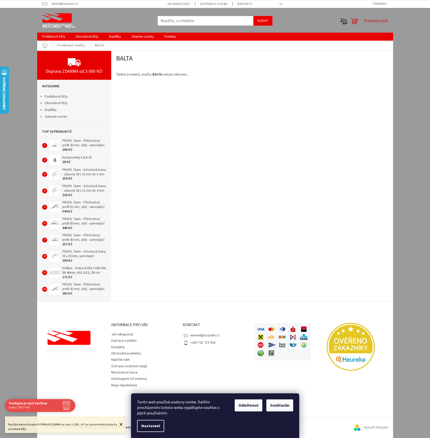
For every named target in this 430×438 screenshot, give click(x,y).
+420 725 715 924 (202, 342)
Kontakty (245, 4)
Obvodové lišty (56, 103)
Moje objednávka (124, 385)
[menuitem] (53, 37)
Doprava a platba (213, 4)
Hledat (263, 20)
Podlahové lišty (56, 96)
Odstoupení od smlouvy (129, 378)
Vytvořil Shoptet (376, 427)
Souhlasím (279, 405)
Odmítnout (248, 405)
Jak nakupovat (178, 4)
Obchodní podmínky (126, 353)
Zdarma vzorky (56, 116)
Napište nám (120, 359)
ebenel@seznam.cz (205, 335)
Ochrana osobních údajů (129, 366)
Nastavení (150, 426)
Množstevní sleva (124, 372)
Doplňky (51, 109)
